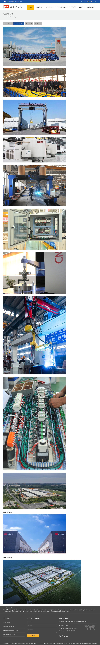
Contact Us (91, 7)
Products (49, 7)
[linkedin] (91, 1)
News (73, 7)
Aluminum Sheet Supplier (70, 610)
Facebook (13, 608)
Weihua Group (12, 17)
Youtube (8, 608)
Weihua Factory (7, 557)
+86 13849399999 (71, 631)
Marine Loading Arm (37, 611)
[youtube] (81, 1)
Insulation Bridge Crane (9, 634)
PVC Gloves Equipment (58, 610)
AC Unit (36, 610)
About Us (39, 7)
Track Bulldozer (29, 610)
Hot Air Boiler (28, 611)
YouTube (16, 610)
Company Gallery (19, 23)
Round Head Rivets (19, 611)
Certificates (38, 23)
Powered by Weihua (92, 643)
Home (30, 7)
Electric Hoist (46, 611)
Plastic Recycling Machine (84, 610)
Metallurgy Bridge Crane (9, 626)
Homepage (11, 610)
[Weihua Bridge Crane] (12, 6)
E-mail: (69, 628)
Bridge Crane (6, 622)
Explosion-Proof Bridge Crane (10, 630)
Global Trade (29, 23)
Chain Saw (68, 611)
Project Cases (62, 7)
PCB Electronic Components (58, 611)
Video (81, 7)
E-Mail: (13, 1)
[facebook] (84, 1)
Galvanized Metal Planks (45, 610)
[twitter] (88, 1)
